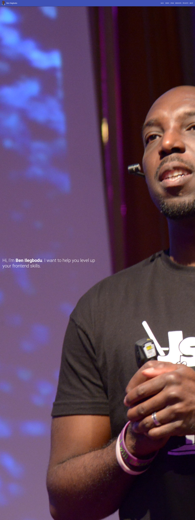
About (191, 3)
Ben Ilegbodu (11, 3)
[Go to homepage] (3, 3)
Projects (185, 3)
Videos (167, 3)
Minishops (178, 3)
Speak (172, 3)
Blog (162, 3)
